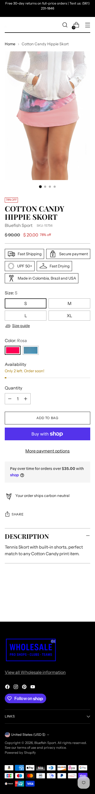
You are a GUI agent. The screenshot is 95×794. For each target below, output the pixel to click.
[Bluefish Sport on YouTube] (33, 687)
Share (17, 514)
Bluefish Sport (18, 225)
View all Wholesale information (35, 672)
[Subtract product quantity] (10, 398)
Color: (16, 340)
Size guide (21, 325)
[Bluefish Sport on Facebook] (8, 687)
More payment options (47, 451)
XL (69, 315)
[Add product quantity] (25, 398)
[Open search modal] (64, 25)
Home (10, 44)
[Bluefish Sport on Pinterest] (25, 687)
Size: (11, 292)
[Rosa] (13, 350)
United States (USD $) (28, 735)
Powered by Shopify (20, 753)
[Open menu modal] (87, 25)
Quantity (13, 388)
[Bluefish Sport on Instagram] (16, 687)
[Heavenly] (31, 350)
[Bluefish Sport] (7, 25)
